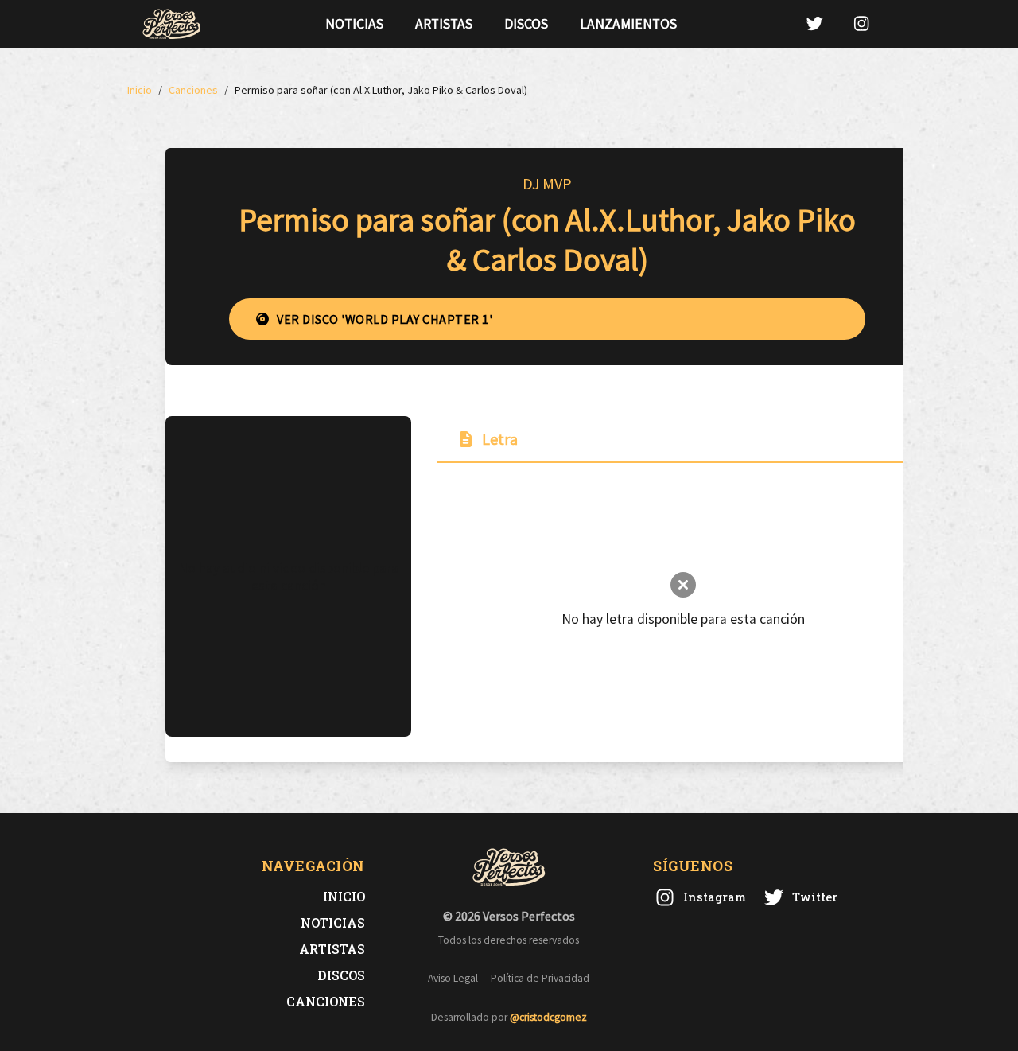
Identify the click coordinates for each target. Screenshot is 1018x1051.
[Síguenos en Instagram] (861, 23)
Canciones (325, 1001)
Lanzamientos (628, 24)
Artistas (443, 24)
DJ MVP (547, 183)
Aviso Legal (453, 978)
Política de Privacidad (540, 978)
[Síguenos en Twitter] (814, 23)
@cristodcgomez (548, 1017)
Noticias (354, 24)
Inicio (344, 896)
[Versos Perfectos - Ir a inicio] (172, 23)
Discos (526, 24)
